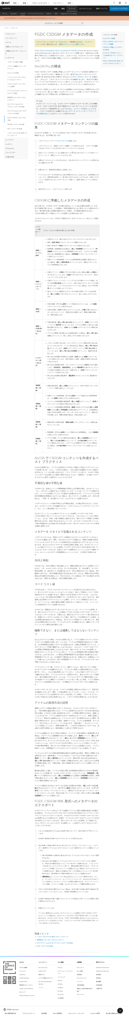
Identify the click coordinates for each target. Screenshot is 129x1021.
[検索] (114, 3)
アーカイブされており (60, 42)
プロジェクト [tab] (11, 34)
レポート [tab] (9, 144)
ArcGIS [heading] (21, 962)
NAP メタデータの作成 (14, 129)
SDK (56, 14)
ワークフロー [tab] (11, 153)
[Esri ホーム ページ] (5, 3)
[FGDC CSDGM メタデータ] (81, 77)
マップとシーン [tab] (11, 38)
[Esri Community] (5, 982)
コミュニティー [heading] (43, 962)
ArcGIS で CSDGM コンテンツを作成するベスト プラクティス (113, 55)
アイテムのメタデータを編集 (62, 141)
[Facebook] (5, 978)
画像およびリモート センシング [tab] (16, 52)
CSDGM (73, 51)
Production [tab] (10, 148)
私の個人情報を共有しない (114, 1013)
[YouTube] (14, 982)
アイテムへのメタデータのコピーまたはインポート (16, 78)
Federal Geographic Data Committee (53, 51)
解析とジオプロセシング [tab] (14, 47)
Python (48, 14)
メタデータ (13, 28)
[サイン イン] (126, 2)
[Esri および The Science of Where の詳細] (9, 968)
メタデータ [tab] (10, 58)
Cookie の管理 (95, 1013)
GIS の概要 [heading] (61, 962)
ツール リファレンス (35, 14)
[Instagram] (9, 982)
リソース (72, 9)
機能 (63, 9)
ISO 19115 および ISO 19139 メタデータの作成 (16, 112)
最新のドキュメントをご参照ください (72, 44)
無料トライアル (101, 9)
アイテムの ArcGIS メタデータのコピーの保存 (17, 92)
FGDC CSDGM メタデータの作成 (16, 119)
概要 (55, 9)
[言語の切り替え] (120, 3)
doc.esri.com (50, 18)
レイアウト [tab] (10, 140)
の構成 (109, 38)
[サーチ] (82, 23)
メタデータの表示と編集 (15, 62)
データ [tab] (8, 42)
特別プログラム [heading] (100, 962)
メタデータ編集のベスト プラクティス (16, 67)
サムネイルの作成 (13, 73)
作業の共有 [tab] (10, 157)
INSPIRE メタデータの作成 (15, 124)
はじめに (13, 14)
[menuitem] (27, 967)
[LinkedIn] (14, 978)
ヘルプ (22, 14)
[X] (9, 978)
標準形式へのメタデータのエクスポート (16, 99)
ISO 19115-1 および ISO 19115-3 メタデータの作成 (15, 105)
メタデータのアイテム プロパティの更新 (16, 85)
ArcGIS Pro (6, 8)
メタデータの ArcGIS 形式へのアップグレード (17, 134)
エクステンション (85, 9)
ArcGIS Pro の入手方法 (119, 9)
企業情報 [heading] (79, 962)
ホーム (4, 14)
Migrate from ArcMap (69, 14)
